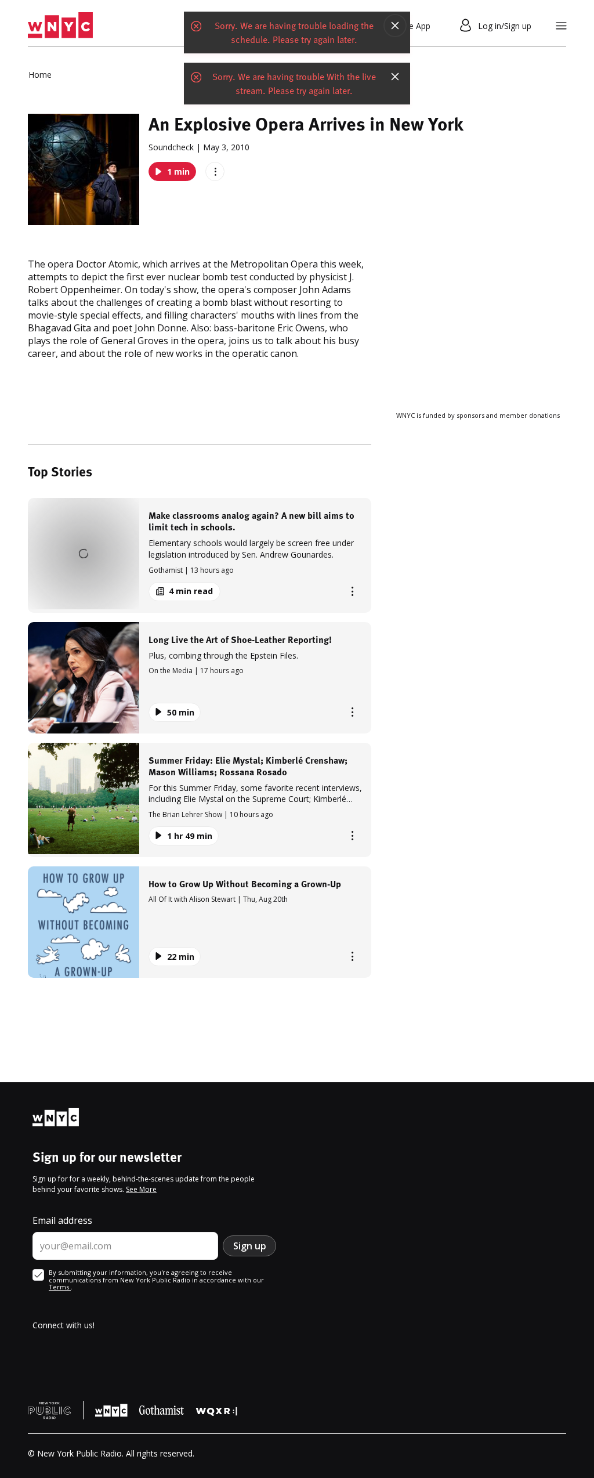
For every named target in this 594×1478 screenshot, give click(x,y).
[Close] (395, 27)
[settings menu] (561, 25)
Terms (60, 1286)
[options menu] (214, 171)
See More (141, 1189)
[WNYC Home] (60, 25)
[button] (199, 555)
